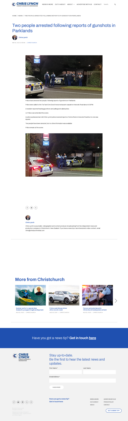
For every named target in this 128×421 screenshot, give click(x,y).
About (70, 4)
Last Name (87, 368)
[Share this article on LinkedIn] (31, 207)
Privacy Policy (109, 402)
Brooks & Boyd (23, 412)
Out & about (94, 402)
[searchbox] (109, 4)
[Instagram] (31, 402)
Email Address (54, 377)
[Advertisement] (64, 191)
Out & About (60, 4)
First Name (53, 368)
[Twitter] (27, 402)
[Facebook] (14, 402)
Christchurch (32, 42)
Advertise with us (110, 399)
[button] (115, 4)
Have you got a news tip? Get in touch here (59, 400)
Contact (97, 4)
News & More (47, 4)
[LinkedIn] (22, 402)
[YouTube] (18, 402)
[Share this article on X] (35, 207)
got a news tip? (114, 410)
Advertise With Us (84, 4)
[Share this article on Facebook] (27, 207)
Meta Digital (18, 415)
